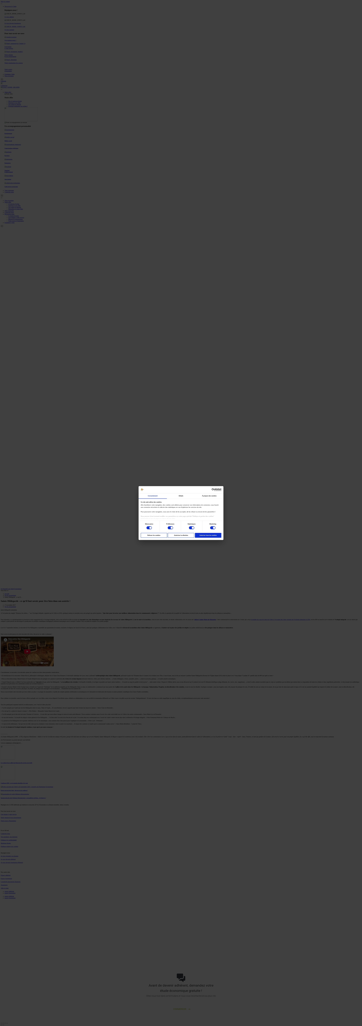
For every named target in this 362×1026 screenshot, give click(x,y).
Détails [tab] (181, 496)
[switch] (170, 527)
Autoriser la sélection (181, 535)
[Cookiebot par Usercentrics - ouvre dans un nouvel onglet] (213, 489)
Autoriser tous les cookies (208, 535)
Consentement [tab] (153, 496)
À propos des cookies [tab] (209, 496)
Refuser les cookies (153, 535)
